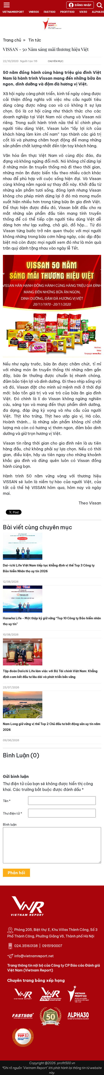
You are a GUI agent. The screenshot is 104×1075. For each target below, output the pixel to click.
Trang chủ (12, 40)
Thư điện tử (12, 813)
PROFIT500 (67, 12)
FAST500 (49, 12)
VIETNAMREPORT (13, 12)
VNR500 (34, 12)
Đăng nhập (83, 5)
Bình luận (9, 824)
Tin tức (34, 40)
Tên (6, 801)
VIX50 (83, 12)
